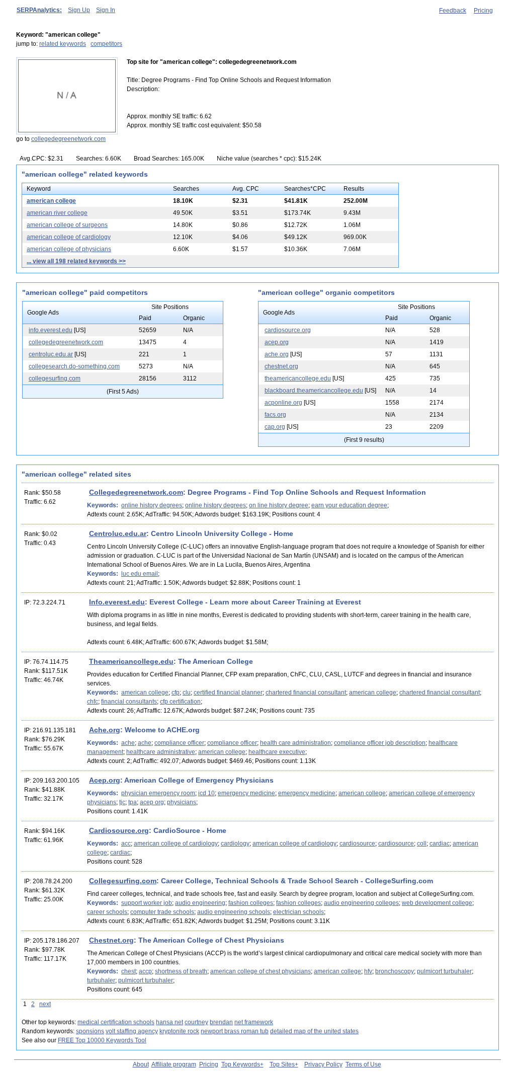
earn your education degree (349, 505)
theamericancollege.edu (298, 378)
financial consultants (129, 701)
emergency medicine (246, 793)
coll (421, 843)
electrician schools (298, 911)
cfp (175, 692)
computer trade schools (162, 911)
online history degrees (151, 505)
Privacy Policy (323, 1064)
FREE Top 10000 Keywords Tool (102, 1040)
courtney (196, 1022)
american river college (57, 212)
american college (51, 200)
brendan (221, 1022)
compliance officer (179, 742)
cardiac (440, 843)
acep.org (277, 342)
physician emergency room (158, 793)
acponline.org (283, 402)
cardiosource (357, 843)
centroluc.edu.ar (51, 354)
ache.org (277, 354)
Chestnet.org (111, 940)
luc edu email (139, 573)
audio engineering (200, 902)
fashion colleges (250, 902)
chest (128, 971)
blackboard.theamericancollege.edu (314, 390)
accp (145, 971)
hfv (368, 971)
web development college (437, 902)
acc (126, 843)
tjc (122, 802)
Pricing (483, 10)
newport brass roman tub (235, 1031)
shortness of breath (181, 971)
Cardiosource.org (119, 830)
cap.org (275, 426)
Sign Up (79, 10)
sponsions (90, 1031)
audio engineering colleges (361, 902)
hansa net (169, 1022)
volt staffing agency (132, 1031)
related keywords (62, 43)
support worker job (146, 902)
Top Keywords (240, 1064)
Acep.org (104, 780)
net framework (253, 1022)
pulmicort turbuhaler (444, 971)
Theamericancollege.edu (131, 661)
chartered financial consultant (306, 692)
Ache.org (104, 730)
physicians (181, 802)
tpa (132, 802)
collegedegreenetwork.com (68, 138)
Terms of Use (363, 1064)
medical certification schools (115, 1022)
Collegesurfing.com (122, 881)
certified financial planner (228, 692)
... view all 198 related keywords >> (76, 261)
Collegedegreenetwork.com (136, 492)
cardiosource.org (288, 330)
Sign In (105, 10)
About (141, 1064)
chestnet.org (281, 366)
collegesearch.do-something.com (74, 366)
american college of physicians (69, 249)
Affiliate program (173, 1064)
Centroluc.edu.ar (117, 533)
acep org (152, 802)
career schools (107, 911)
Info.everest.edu (117, 602)
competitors (106, 43)
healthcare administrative (160, 751)
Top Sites (282, 1064)
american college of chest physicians (260, 971)
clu (187, 692)
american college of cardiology (69, 237)
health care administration (295, 742)
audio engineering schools (233, 911)
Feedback (452, 10)
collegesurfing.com (54, 378)
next (45, 1004)
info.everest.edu (50, 330)
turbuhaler (101, 980)
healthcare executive (276, 751)
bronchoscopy (394, 971)
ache (128, 742)
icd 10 (206, 793)
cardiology (235, 843)
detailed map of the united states (314, 1031)
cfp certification (180, 701)
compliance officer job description (379, 742)
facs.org (275, 414)
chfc (92, 701)
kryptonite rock (179, 1031)
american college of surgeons (67, 224)
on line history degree (278, 505)
